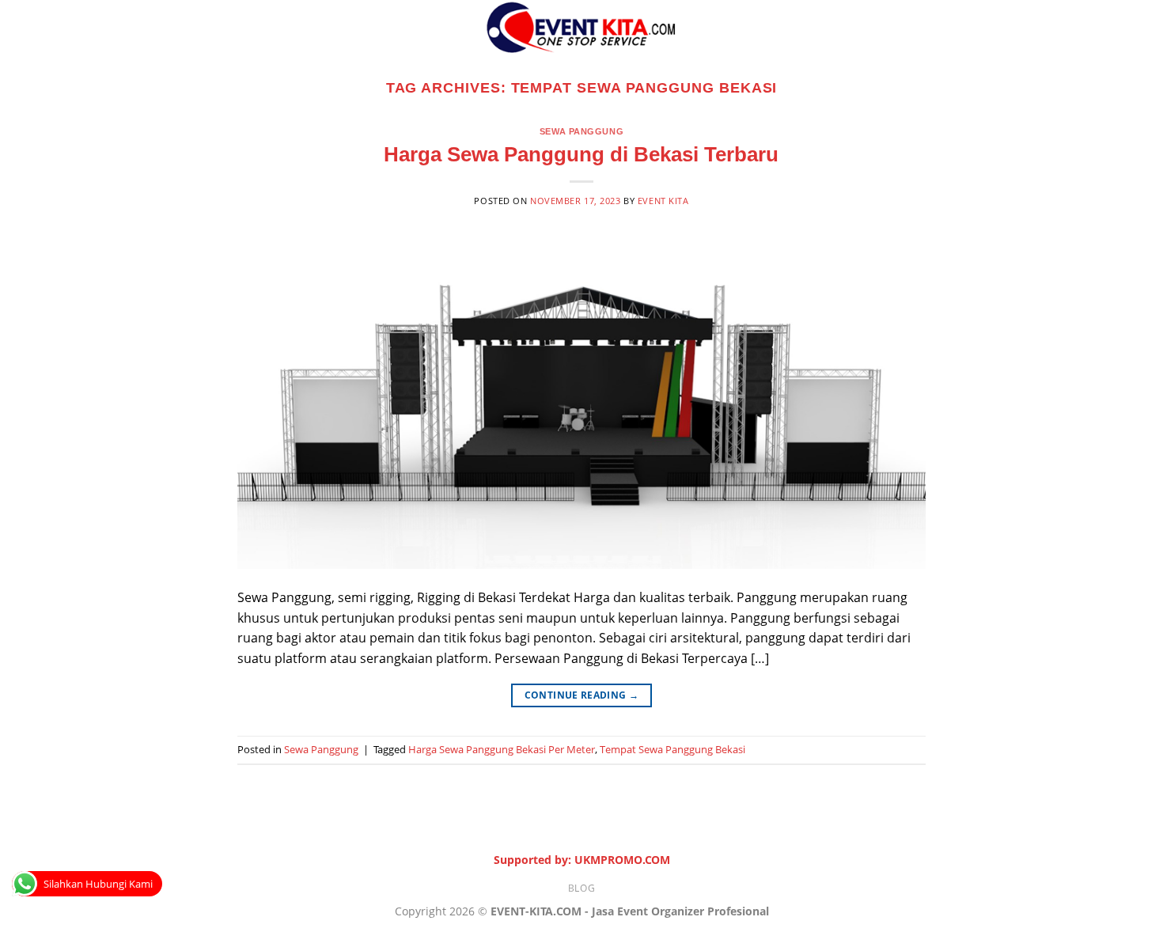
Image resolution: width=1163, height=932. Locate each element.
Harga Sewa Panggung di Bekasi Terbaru (581, 154)
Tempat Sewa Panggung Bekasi (672, 749)
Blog (581, 888)
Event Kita (663, 200)
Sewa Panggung (581, 131)
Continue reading (582, 695)
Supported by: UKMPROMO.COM (582, 859)
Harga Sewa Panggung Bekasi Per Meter (501, 749)
